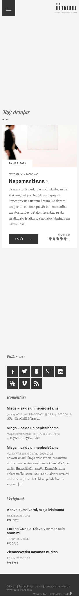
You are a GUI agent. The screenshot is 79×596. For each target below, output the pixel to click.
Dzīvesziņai (16, 174)
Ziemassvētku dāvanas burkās (32, 552)
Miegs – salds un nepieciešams (33, 408)
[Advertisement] (39, 64)
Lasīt (23, 238)
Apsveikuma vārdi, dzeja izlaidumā (35, 509)
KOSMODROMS (60, 594)
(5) (47, 181)
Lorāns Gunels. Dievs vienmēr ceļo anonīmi (36, 531)
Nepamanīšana (27, 181)
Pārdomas (32, 174)
